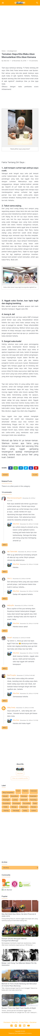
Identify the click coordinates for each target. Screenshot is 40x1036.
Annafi (9, 637)
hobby (25, 810)
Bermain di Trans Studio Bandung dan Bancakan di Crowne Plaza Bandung (19, 985)
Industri (5, 796)
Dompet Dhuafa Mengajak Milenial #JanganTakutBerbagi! (14, 940)
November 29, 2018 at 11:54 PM (29, 623)
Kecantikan (14, 796)
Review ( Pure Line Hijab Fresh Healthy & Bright (19, 1008)
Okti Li (9, 578)
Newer (5, 475)
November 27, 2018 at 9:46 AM (25, 675)
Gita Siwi (20, 2)
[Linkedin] (31, 468)
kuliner (34, 810)
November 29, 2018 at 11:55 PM (29, 591)
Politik (5, 807)
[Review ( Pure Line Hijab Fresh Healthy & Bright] (20, 1006)
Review (33, 807)
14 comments (33, 61)
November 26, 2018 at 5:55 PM (21, 578)
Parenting (33, 800)
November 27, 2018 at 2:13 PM (25, 707)
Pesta (35, 803)
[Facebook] (10, 468)
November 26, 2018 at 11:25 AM (29, 524)
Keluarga (24, 796)
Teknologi (16, 810)
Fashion (25, 791)
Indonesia (34, 791)
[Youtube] (28, 1026)
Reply (5, 545)
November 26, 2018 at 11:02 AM (27, 551)
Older (35, 475)
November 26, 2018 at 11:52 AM (29, 564)
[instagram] (24, 1026)
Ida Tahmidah (12, 551)
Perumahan (26, 803)
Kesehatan (33, 796)
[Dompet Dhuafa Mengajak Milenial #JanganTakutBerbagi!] (20, 936)
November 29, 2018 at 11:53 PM (29, 653)
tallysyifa (10, 605)
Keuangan (6, 800)
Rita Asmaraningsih (14, 498)
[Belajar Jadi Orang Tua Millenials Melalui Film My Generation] (20, 960)
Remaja (14, 807)
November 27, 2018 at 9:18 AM (21, 637)
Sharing (6, 810)
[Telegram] (20, 468)
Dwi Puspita (11, 675)
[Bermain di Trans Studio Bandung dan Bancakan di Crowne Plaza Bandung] (20, 981)
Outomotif (24, 800)
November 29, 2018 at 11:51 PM (29, 720)
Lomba (15, 800)
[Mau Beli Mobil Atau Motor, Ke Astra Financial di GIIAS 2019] (20, 912)
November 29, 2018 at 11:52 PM (29, 693)
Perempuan (16, 803)
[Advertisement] (20, 27)
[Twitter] (15, 468)
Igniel (15, 1033)
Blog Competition (8, 792)
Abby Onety (11, 707)
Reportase (24, 807)
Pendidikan (6, 803)
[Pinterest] (36, 468)
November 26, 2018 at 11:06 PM (24, 605)
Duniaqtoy (29, 1033)
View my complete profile (20, 778)
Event (18, 791)
